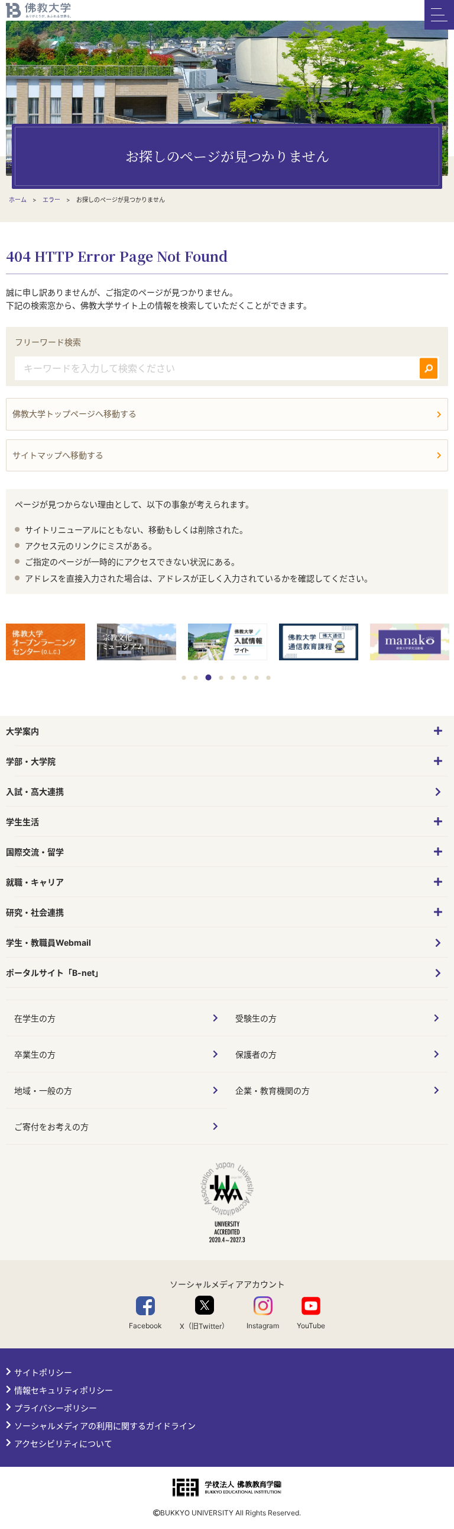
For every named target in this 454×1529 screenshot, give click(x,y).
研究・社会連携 (35, 912)
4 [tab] (221, 678)
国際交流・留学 (35, 852)
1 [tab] (184, 678)
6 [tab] (245, 678)
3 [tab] (209, 677)
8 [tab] (269, 678)
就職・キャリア (35, 882)
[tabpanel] (45, 643)
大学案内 (22, 731)
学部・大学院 (31, 761)
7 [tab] (257, 678)
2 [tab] (196, 678)
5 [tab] (233, 678)
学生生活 (22, 822)
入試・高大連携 (35, 791)
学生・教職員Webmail (48, 942)
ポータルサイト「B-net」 (54, 973)
